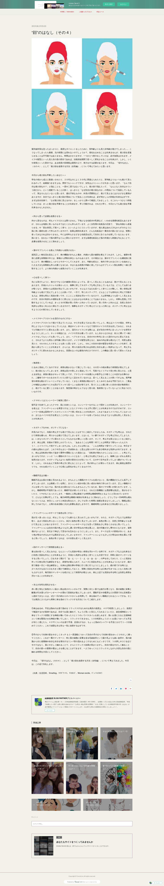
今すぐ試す (109, 4)
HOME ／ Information (67, 12)
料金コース (100, 12)
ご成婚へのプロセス (85, 12)
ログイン (123, 4)
